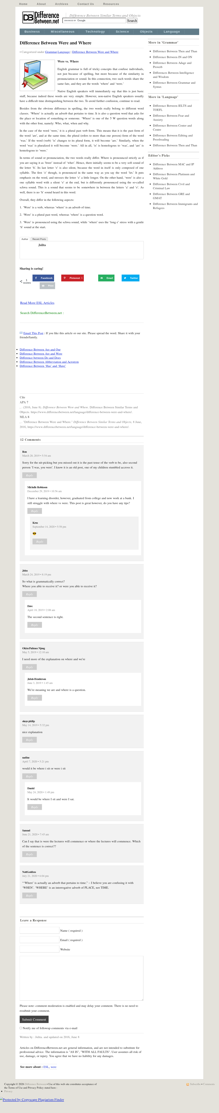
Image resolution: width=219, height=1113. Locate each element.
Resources (111, 4)
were (53, 1067)
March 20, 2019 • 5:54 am (36, 455)
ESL (46, 1067)
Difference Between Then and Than (175, 51)
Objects (146, 31)
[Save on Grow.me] (94, 278)
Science (122, 31)
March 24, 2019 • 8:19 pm (36, 574)
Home (23, 4)
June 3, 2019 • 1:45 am (40, 683)
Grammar (51, 52)
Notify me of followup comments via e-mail (50, 1028)
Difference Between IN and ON (172, 57)
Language (172, 31)
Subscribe (195, 1084)
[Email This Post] (21, 333)
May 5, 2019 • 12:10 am (35, 652)
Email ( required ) (71, 940)
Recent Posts (39, 239)
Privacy (8, 1091)
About (41, 4)
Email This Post (33, 333)
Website (65, 949)
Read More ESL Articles (37, 302)
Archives (61, 4)
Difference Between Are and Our (40, 349)
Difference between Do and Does (40, 358)
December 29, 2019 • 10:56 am (44, 491)
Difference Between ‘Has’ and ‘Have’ (43, 366)
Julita (42, 245)
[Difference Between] (41, 24)
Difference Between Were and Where (95, 52)
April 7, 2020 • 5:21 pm (35, 761)
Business (32, 31)
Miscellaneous (63, 31)
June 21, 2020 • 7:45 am (35, 834)
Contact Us (86, 4)
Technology (95, 31)
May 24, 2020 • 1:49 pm (40, 792)
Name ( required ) (71, 930)
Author (25, 239)
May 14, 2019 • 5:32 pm (35, 725)
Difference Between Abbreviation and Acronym (49, 362)
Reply (29, 475)
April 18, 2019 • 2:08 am (41, 610)
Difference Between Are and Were (41, 353)
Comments (209, 1084)
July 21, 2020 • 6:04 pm (35, 876)
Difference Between (35, 1084)
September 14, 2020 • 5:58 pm (49, 526)
